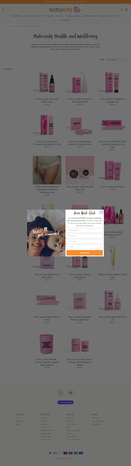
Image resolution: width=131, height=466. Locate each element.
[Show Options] (101, 247)
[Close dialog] (101, 212)
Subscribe (84, 253)
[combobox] (84, 247)
